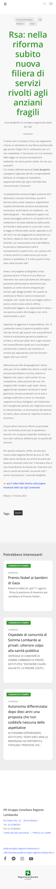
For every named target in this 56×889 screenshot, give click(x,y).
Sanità (18, 512)
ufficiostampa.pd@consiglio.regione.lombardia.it (28, 852)
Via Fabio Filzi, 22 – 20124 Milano (20, 820)
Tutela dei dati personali (16, 832)
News (32, 23)
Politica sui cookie (42, 832)
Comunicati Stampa (24, 19)
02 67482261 (14, 824)
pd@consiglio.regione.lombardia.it (21, 848)
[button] (51, 3)
